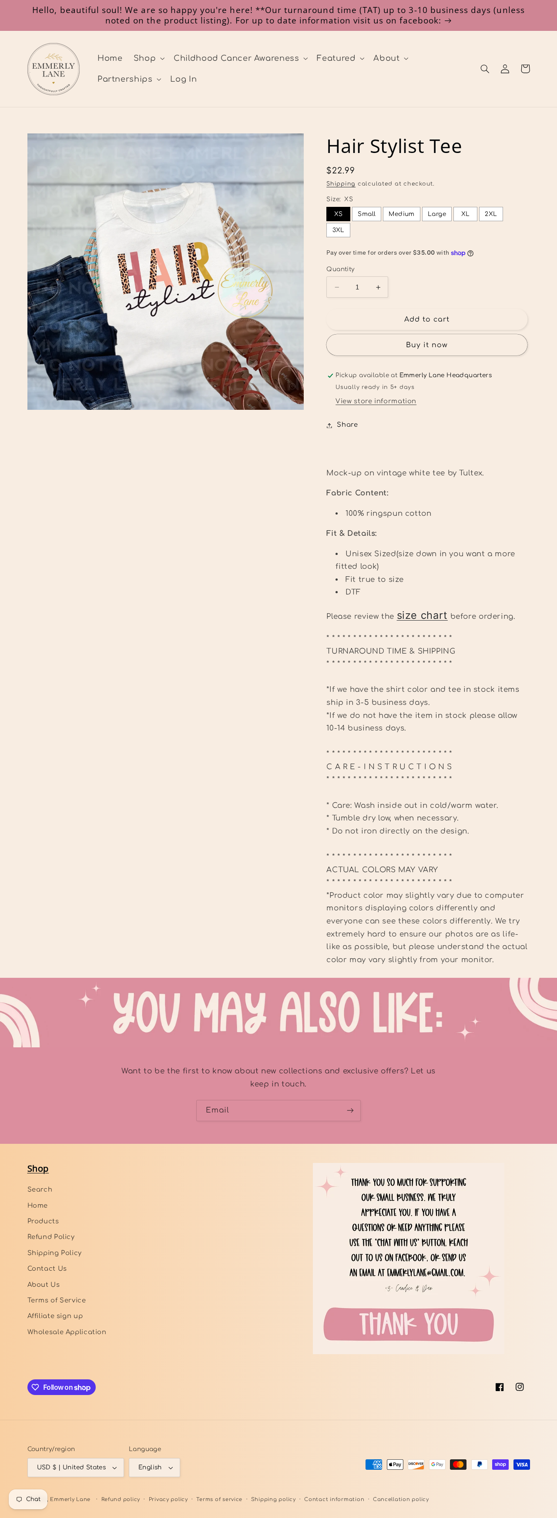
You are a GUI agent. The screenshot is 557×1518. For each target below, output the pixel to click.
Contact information (334, 1499)
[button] (148, 58)
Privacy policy (168, 1499)
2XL (491, 214)
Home (37, 1205)
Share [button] (347, 425)
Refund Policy (51, 1236)
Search (40, 1189)
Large (437, 214)
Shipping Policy (54, 1252)
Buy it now (427, 345)
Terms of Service (56, 1300)
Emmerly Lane (70, 1499)
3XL (338, 230)
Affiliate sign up (55, 1315)
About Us (43, 1284)
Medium (402, 214)
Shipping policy (273, 1499)
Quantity (340, 269)
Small (367, 214)
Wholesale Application (67, 1332)
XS (338, 214)
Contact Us (47, 1268)
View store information (376, 401)
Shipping (341, 184)
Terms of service (219, 1499)
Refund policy (121, 1499)
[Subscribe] (350, 1110)
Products (43, 1221)
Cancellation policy (401, 1499)
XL (465, 214)
